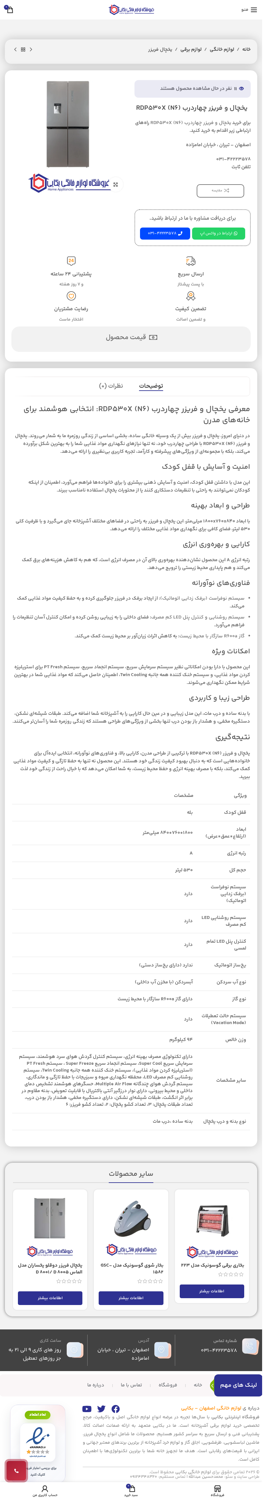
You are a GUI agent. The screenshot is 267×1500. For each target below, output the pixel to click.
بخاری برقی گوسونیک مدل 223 (212, 1265)
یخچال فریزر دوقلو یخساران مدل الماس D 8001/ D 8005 (50, 1269)
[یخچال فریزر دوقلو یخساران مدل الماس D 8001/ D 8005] (50, 1226)
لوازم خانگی (222, 49)
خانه (246, 49)
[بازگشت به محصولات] (23, 50)
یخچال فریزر (160, 49)
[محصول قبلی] (31, 50)
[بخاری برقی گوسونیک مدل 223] (212, 1226)
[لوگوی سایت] (131, 9)
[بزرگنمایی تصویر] (115, 184)
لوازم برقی (191, 49)
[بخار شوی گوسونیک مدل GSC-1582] (131, 1226)
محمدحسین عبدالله (206, 1477)
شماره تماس (225, 1341)
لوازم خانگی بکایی (193, 1472)
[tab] (151, 386)
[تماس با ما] (16, 1470)
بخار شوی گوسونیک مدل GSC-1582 (132, 1269)
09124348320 (143, 1477)
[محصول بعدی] (15, 50)
